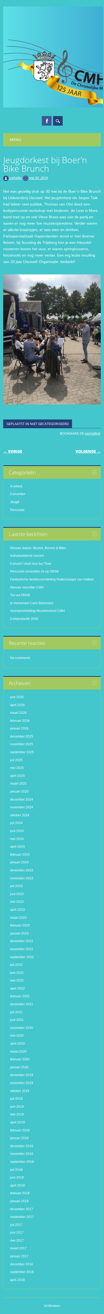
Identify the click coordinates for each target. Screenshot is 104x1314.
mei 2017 (17, 1240)
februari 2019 (20, 1130)
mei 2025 (17, 768)
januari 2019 (19, 1138)
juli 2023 (16, 886)
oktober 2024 (19, 815)
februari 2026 (20, 721)
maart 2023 (18, 918)
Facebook (46, 121)
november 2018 (21, 1154)
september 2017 (22, 1217)
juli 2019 (16, 1099)
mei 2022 (17, 980)
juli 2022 (16, 965)
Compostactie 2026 (24, 619)
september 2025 (22, 752)
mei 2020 (17, 1035)
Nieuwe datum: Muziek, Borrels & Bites (38, 548)
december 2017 (21, 1209)
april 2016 (17, 1280)
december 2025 (21, 736)
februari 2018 (20, 1193)
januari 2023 (19, 933)
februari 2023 (20, 925)
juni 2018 (17, 1177)
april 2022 (17, 988)
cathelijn (15, 177)
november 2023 (21, 878)
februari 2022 (20, 996)
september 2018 (22, 1162)
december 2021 (21, 1004)
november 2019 (21, 1083)
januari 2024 (19, 862)
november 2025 (21, 744)
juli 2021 (16, 1012)
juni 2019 (17, 1107)
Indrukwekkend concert (27, 556)
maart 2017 (18, 1248)
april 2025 (17, 776)
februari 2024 (20, 854)
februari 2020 (20, 1059)
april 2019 (17, 1122)
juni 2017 (17, 1232)
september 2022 (22, 957)
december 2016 (21, 1264)
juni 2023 (17, 894)
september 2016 (22, 1272)
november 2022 (21, 949)
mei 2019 (17, 1114)
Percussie (17, 510)
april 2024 (17, 846)
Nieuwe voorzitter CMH (27, 587)
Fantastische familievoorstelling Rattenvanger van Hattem (52, 579)
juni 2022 (17, 973)
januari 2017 (19, 1256)
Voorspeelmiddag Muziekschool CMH (37, 611)
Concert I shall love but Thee (31, 564)
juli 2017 (16, 1225)
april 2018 (17, 1185)
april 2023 (17, 910)
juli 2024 (16, 823)
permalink (92, 433)
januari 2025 (19, 791)
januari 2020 (19, 1067)
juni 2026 (17, 697)
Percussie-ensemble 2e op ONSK (34, 571)
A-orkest (16, 486)
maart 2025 (18, 783)
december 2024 (21, 799)
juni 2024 (17, 831)
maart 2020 (18, 1051)
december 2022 (21, 941)
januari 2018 (19, 1201)
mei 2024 (17, 839)
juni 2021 (17, 1020)
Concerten (17, 494)
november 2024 (21, 807)
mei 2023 (17, 902)
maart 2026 (18, 713)
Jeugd (14, 502)
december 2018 (21, 1146)
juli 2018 (16, 1170)
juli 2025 (16, 760)
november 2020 (21, 1028)
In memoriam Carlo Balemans (31, 603)
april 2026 (17, 705)
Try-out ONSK (20, 595)
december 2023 (21, 870)
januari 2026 (19, 728)
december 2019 (21, 1075)
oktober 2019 (19, 1091)
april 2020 (17, 1043)
